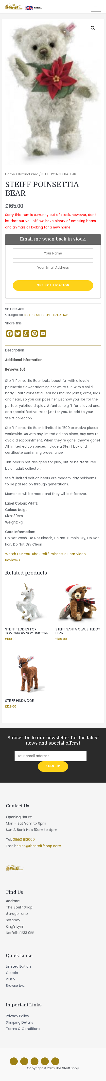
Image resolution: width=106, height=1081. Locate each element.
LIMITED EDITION (57, 315)
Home (10, 174)
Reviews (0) (15, 369)
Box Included (28, 174)
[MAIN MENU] (96, 7)
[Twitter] (34, 1061)
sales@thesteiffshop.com (39, 845)
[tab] (53, 350)
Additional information (23, 360)
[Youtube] (55, 1061)
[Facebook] (14, 1061)
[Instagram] (24, 1061)
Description (14, 350)
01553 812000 (24, 839)
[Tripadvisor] (45, 1061)
